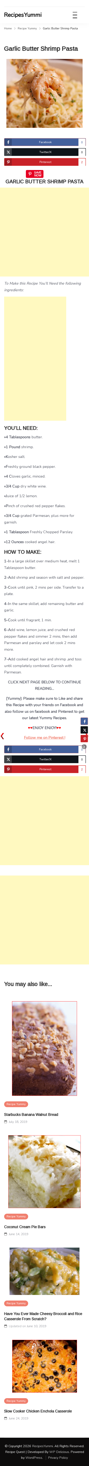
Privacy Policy (58, 1457)
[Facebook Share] (84, 721)
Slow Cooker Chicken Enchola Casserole (38, 1411)
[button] (84, 746)
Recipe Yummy (16, 1104)
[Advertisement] (44, 232)
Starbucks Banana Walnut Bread (31, 1115)
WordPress (33, 1457)
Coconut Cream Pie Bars (25, 1227)
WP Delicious (59, 1452)
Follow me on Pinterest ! (44, 737)
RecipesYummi (23, 15)
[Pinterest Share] (84, 738)
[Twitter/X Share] (84, 730)
